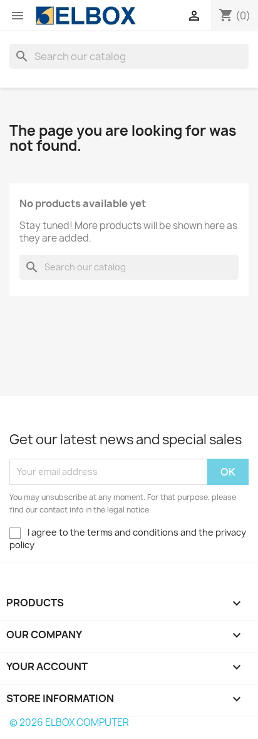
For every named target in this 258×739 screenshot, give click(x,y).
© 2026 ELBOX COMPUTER (69, 722)
